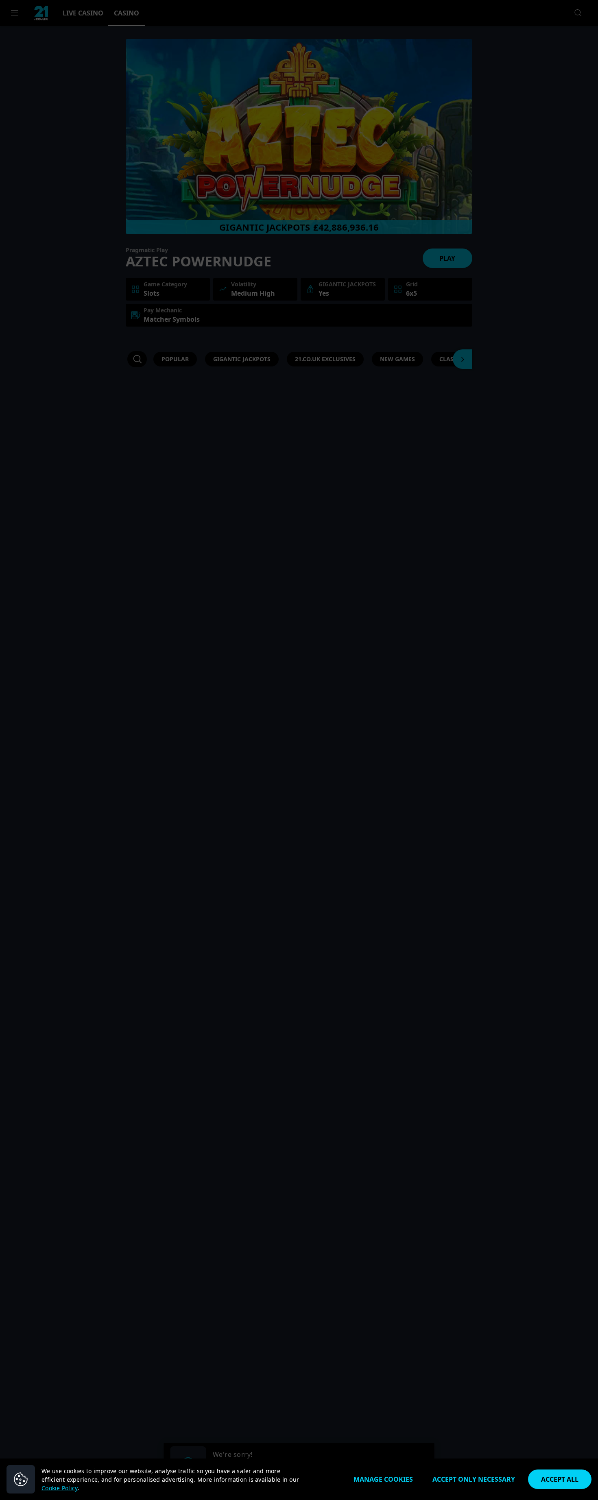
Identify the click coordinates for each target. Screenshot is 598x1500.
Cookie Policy (59, 1488)
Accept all (559, 1479)
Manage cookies (383, 1479)
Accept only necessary (473, 1479)
